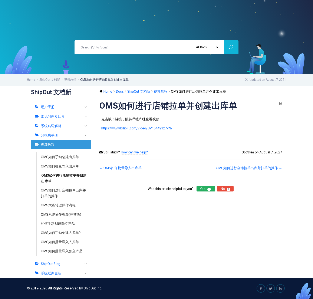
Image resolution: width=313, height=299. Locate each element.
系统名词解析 (51, 126)
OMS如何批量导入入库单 (60, 242)
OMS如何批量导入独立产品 (61, 251)
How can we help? (134, 152)
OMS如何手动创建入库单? (61, 233)
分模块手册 (49, 135)
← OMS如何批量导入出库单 (120, 168)
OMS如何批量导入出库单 (60, 166)
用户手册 (48, 107)
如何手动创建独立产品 (58, 224)
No (225, 189)
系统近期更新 (51, 273)
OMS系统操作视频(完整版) (61, 215)
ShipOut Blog (50, 264)
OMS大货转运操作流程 (58, 205)
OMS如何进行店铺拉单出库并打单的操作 (63, 193)
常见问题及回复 (53, 117)
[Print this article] (280, 103)
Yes (205, 189)
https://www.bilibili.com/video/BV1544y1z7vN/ (136, 128)
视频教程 (48, 145)
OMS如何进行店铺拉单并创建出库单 (63, 178)
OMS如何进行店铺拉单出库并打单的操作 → (249, 168)
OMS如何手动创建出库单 (60, 157)
